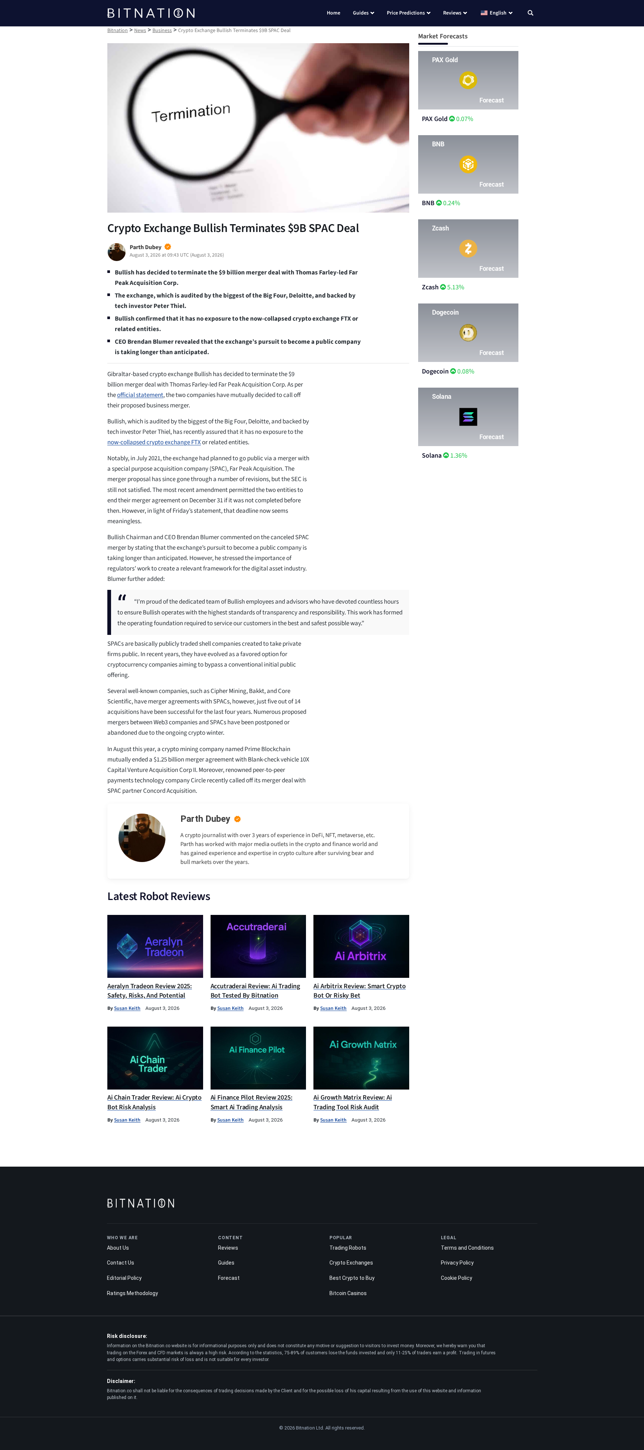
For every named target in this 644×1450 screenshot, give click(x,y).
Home (333, 13)
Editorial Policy (124, 1278)
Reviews (452, 13)
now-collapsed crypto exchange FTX (154, 442)
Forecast (229, 1278)
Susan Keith (127, 1008)
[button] (530, 13)
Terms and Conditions (467, 1248)
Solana (432, 455)
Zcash (430, 287)
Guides (361, 13)
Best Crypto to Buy (352, 1278)
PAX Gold (435, 119)
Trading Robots (347, 1248)
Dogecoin (435, 371)
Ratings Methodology (132, 1293)
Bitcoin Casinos (348, 1293)
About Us (118, 1248)
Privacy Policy (457, 1263)
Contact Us (120, 1263)
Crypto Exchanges (351, 1263)
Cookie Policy (456, 1278)
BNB (428, 203)
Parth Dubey (205, 819)
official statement (140, 395)
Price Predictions (406, 13)
